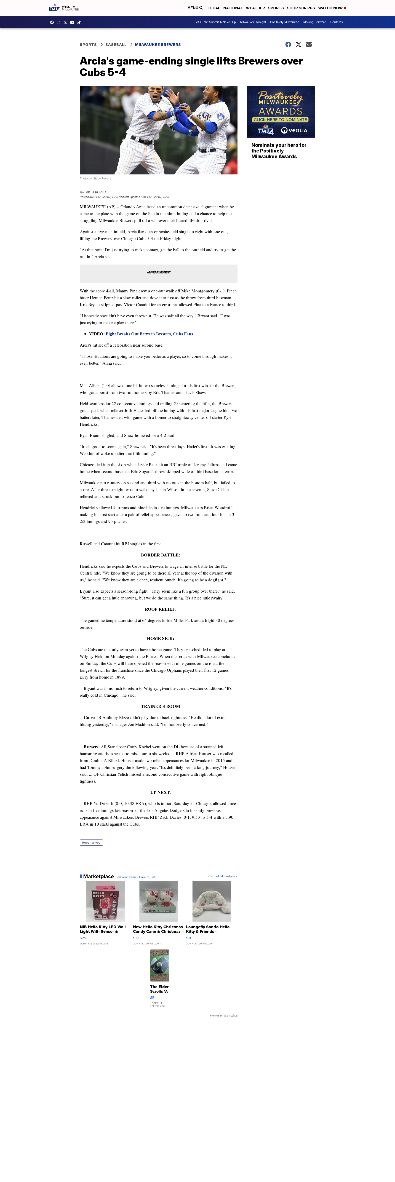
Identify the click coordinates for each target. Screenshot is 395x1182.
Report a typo (91, 842)
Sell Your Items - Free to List (135, 877)
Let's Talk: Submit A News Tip (215, 22)
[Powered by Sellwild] (231, 1015)
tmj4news (59, 22)
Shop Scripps (301, 8)
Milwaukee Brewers (158, 44)
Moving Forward (314, 22)
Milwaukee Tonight (253, 22)
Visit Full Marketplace (223, 876)
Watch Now (331, 8)
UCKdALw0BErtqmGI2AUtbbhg (73, 22)
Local (214, 8)
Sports (276, 8)
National (233, 8)
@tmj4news (80, 22)
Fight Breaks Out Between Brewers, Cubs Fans (149, 334)
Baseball (116, 44)
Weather (255, 8)
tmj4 (53, 22)
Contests (336, 22)
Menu (193, 8)
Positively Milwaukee (284, 22)
